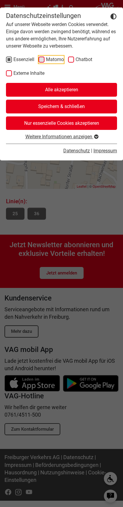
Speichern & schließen (61, 106)
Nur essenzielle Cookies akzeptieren (61, 123)
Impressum (105, 151)
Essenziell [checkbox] (23, 59)
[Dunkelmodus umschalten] (113, 16)
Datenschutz (76, 151)
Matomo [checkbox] (55, 59)
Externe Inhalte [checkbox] (28, 73)
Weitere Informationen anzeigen (59, 136)
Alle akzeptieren (61, 89)
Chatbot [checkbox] (84, 59)
